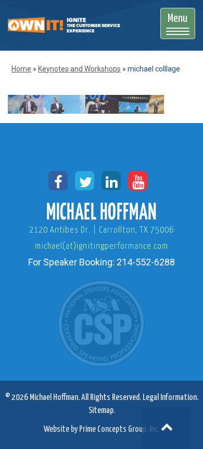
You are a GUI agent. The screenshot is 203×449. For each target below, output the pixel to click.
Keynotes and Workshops (79, 69)
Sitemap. (101, 410)
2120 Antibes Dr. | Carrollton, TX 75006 (101, 230)
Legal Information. (170, 397)
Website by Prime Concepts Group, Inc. (101, 429)
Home (21, 69)
